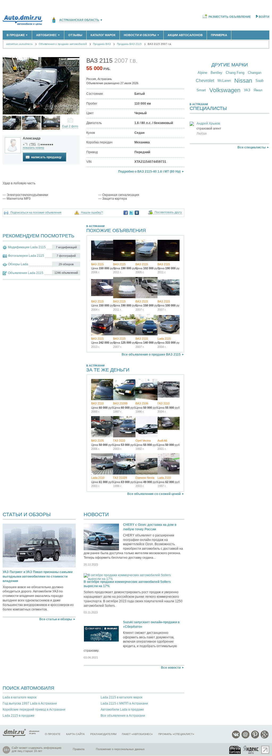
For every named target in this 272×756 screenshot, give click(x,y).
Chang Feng (235, 73)
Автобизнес (48, 35)
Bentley (216, 73)
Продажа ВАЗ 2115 (129, 43)
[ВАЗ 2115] (12, 123)
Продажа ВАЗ (102, 43)
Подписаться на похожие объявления (35, 212)
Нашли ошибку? (92, 212)
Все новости (171, 667)
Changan (254, 73)
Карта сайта (75, 734)
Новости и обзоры (141, 35)
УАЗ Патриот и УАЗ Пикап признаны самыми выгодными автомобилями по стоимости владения (38, 576)
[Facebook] (125, 212)
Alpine (202, 73)
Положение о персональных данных (120, 749)
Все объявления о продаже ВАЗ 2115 (151, 354)
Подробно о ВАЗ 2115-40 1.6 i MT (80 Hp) (149, 171)
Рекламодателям (103, 734)
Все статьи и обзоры (55, 619)
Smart (201, 90)
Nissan (243, 80)
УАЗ (247, 90)
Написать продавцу (46, 157)
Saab (260, 81)
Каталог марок (103, 35)
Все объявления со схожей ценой (154, 494)
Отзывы (75, 35)
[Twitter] (131, 212)
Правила (78, 749)
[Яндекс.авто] (251, 750)
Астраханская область (79, 20)
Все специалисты (251, 147)
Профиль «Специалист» (176, 734)
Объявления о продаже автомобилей (63, 43)
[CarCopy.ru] (235, 750)
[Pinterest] (255, 737)
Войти (264, 16)
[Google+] (264, 737)
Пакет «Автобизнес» (137, 734)
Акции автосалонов (185, 35)
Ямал (258, 90)
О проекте (53, 734)
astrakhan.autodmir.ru (19, 43)
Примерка (219, 35)
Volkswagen (224, 90)
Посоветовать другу (168, 212)
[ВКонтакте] (136, 212)
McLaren (224, 81)
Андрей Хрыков (208, 123)
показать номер (33, 147)
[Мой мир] (245, 737)
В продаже (17, 35)
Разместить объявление (230, 16)
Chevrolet (205, 80)
